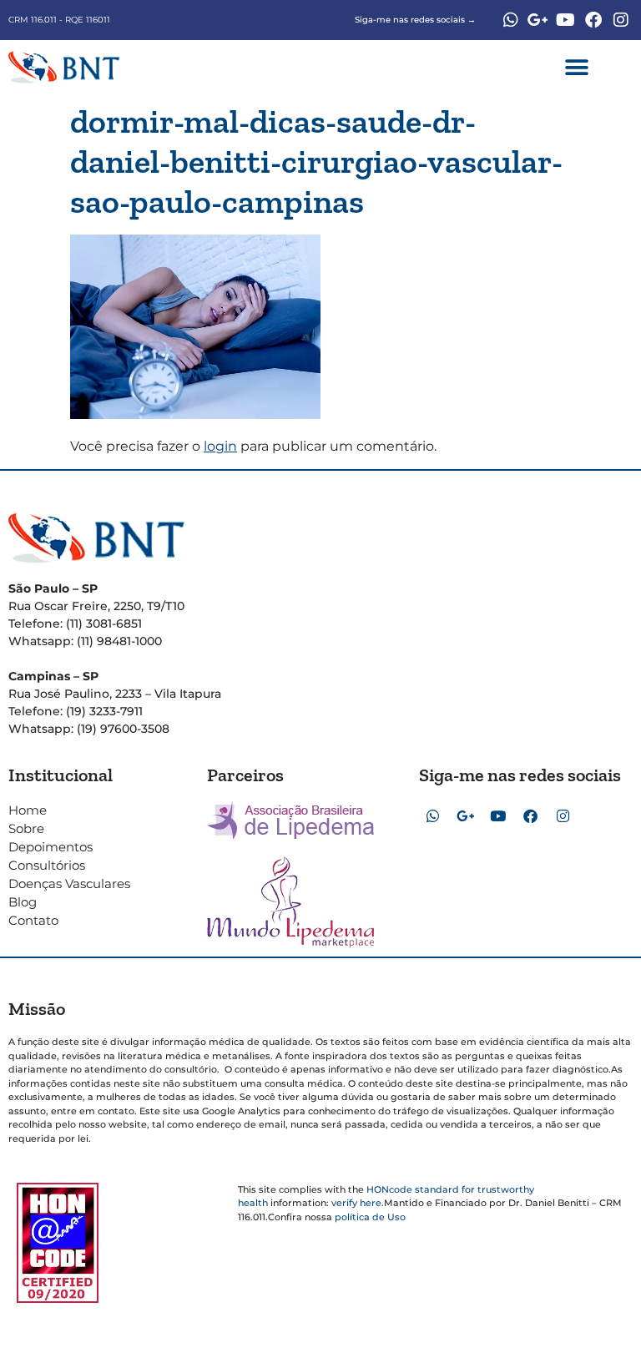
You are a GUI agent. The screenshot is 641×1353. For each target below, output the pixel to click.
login (220, 446)
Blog (22, 902)
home (27, 810)
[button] (577, 67)
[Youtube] (566, 20)
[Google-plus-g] (538, 20)
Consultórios (46, 865)
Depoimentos (50, 847)
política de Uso (370, 1217)
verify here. (357, 1203)
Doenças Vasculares (69, 883)
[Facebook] (593, 20)
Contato (33, 920)
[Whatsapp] (510, 20)
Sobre (26, 828)
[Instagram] (621, 20)
